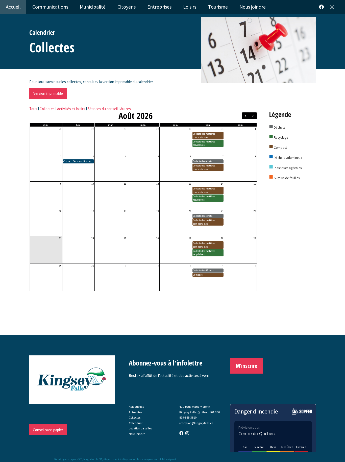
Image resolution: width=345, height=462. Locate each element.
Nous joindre (137, 434)
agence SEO (76, 459)
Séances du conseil (103, 108)
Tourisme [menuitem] (218, 7)
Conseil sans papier (48, 429)
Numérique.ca (61, 459)
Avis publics (136, 406)
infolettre (162, 459)
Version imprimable (48, 93)
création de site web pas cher (142, 459)
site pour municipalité (115, 459)
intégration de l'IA (92, 459)
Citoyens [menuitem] (126, 7)
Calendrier (135, 423)
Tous (33, 108)
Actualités (135, 412)
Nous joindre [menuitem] (252, 7)
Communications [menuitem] (50, 7)
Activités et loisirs (71, 108)
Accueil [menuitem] (13, 7)
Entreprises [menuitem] (159, 7)
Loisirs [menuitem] (189, 7)
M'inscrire (246, 365)
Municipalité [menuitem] (93, 7)
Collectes (47, 108)
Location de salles (140, 428)
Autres (125, 108)
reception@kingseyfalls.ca (196, 423)
